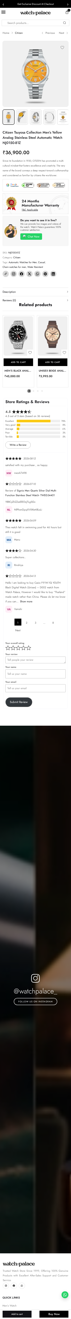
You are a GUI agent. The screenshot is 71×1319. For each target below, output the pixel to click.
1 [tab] (29, 391)
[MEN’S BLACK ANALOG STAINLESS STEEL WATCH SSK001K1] (18, 336)
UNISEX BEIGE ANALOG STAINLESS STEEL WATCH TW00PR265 (53, 371)
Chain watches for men (14, 267)
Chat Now (33, 237)
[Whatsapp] (22, 1286)
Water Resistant (35, 267)
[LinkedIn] (53, 274)
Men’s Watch (9, 1306)
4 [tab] (42, 391)
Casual (41, 262)
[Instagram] (14, 274)
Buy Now (54, 1314)
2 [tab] (33, 391)
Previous (50, 33)
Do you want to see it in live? (38, 220)
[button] (18, 362)
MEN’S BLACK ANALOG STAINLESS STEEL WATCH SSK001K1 (18, 371)
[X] (29, 274)
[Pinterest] (45, 274)
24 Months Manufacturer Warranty (40, 203)
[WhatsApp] (37, 274)
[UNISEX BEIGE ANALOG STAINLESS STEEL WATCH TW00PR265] (52, 336)
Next (61, 33)
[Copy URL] (6, 274)
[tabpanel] (18, 351)
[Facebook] (21, 274)
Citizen (19, 33)
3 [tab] (38, 391)
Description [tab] (9, 292)
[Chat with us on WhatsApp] (65, 1294)
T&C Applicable (30, 210)
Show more (26, 601)
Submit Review (19, 702)
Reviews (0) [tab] (9, 300)
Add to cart (17, 1314)
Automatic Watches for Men (23, 262)
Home (6, 33)
